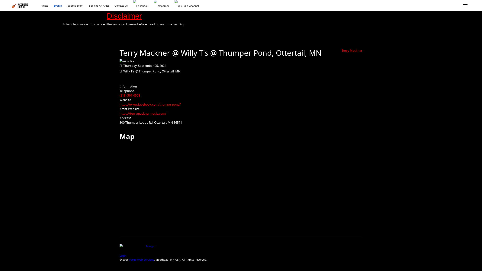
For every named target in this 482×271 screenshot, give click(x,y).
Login (123, 255)
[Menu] (465, 5)
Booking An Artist (99, 5)
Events (58, 5)
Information (128, 86)
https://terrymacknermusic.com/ (143, 113)
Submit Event (75, 5)
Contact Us (121, 5)
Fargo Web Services (141, 259)
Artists (44, 5)
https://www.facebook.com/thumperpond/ (150, 104)
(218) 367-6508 (130, 95)
